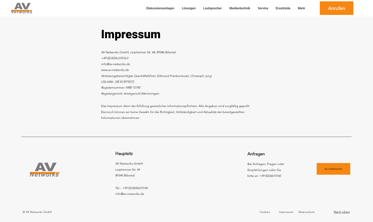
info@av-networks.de (129, 194)
